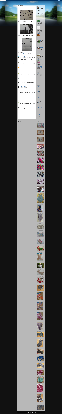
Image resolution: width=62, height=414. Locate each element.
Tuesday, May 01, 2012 (23, 86)
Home (27, 120)
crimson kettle (39, 46)
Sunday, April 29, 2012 (23, 56)
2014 (38, 96)
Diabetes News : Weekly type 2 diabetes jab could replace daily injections (41, 27)
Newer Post (19, 120)
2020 (38, 91)
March (38, 116)
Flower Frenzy (39, 115)
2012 (38, 98)
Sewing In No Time (40, 107)
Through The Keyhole (22, 3)
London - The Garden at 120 (41, 47)
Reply (20, 84)
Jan (20, 56)
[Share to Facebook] (29, 53)
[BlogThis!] (28, 53)
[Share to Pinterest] (30, 53)
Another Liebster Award (40, 108)
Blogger (34, 412)
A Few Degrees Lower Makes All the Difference (41, 67)
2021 (38, 90)
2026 (38, 86)
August (39, 102)
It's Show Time (39, 106)
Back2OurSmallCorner (39, 66)
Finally (40, 40)
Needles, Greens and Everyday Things (39, 59)
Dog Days (41, 53)
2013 (38, 97)
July (38, 103)
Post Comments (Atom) (23, 121)
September (39, 101)
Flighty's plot (38, 73)
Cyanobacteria (41, 19)
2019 (38, 92)
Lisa (20, 81)
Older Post (33, 120)
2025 (38, 87)
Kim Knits (38, 33)
